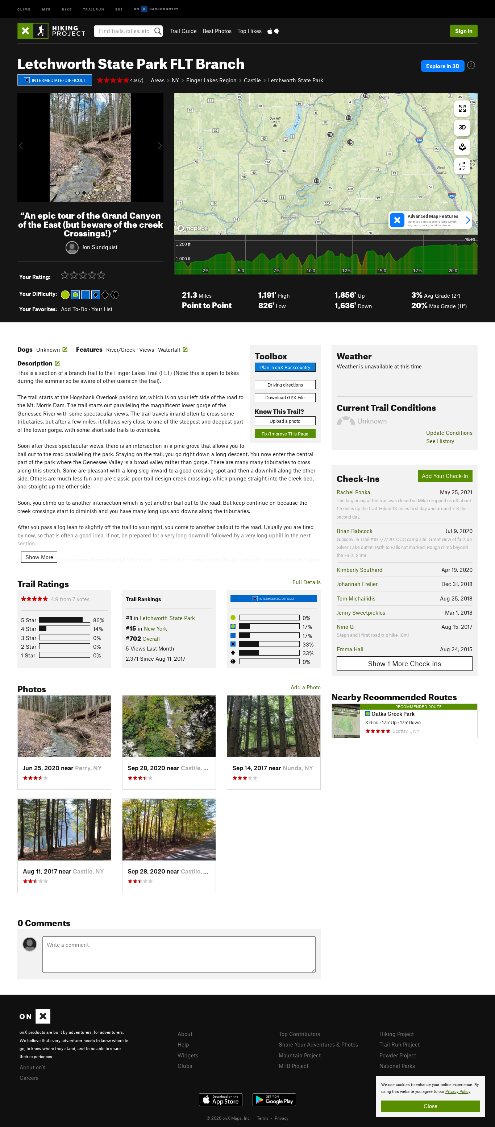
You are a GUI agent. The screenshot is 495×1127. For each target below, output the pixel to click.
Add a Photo (306, 687)
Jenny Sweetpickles (361, 612)
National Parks (397, 1065)
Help (183, 1044)
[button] (24, 147)
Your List (101, 309)
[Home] (54, 31)
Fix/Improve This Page (285, 434)
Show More (39, 557)
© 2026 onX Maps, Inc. (229, 1117)
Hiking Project (396, 1034)
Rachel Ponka (353, 492)
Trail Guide (183, 31)
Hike (67, 9)
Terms (263, 1117)
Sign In (464, 31)
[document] (430, 1096)
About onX (33, 1067)
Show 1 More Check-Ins (404, 663)
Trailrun (93, 9)
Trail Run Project (399, 1044)
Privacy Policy (457, 1091)
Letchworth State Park (295, 80)
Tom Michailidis (356, 598)
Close (430, 1106)
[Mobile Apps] (273, 31)
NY (175, 80)
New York (155, 628)
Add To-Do (74, 309)
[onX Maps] (35, 1021)
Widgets (188, 1055)
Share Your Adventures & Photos (318, 1044)
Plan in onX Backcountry (285, 367)
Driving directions (285, 385)
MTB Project (293, 1065)
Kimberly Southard (360, 569)
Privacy (281, 1117)
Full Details (306, 582)
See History (440, 441)
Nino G (345, 626)
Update (449, 432)
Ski (119, 9)
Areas (158, 80)
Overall (151, 638)
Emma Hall (350, 649)
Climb (24, 9)
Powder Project (397, 1055)
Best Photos (217, 31)
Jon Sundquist (99, 247)
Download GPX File (285, 397)
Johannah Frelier (357, 584)
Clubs (185, 1065)
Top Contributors (299, 1034)
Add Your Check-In (445, 475)
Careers (29, 1077)
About (185, 1034)
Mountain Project (300, 1055)
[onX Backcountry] (156, 9)
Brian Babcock (355, 531)
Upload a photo (285, 421)
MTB (46, 9)
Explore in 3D (442, 66)
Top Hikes (249, 31)
